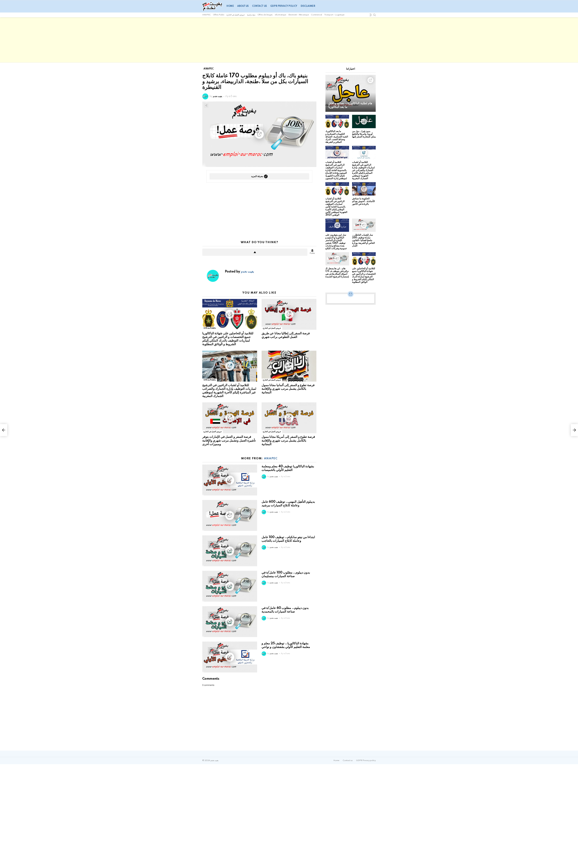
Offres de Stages (265, 15)
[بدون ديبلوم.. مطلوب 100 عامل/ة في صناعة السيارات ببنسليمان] (229, 586)
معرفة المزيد (257, 176)
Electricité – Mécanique (298, 15)
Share (206, 105)
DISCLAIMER (308, 6)
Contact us (259, 6)
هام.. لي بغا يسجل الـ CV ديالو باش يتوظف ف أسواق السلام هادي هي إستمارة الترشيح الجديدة (337, 272)
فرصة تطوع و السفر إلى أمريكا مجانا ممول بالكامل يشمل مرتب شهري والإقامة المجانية (288, 440)
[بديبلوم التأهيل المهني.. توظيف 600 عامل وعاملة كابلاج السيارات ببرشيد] (229, 515)
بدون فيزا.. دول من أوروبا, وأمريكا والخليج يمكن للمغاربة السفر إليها (364, 134)
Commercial (316, 15)
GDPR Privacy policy (283, 6)
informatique (280, 15)
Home (230, 6)
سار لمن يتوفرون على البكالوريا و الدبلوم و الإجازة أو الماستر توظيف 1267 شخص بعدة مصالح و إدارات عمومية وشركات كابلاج (336, 242)
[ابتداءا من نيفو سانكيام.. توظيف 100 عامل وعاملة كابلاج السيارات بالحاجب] (229, 550)
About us (243, 6)
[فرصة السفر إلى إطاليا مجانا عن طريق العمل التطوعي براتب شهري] (289, 314)
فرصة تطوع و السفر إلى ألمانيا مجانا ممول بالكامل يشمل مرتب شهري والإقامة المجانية (288, 389)
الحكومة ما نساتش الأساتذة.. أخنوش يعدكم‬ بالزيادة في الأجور (363, 201)
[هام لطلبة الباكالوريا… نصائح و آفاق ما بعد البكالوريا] (350, 93)
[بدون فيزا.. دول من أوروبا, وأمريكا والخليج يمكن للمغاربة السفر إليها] (364, 121)
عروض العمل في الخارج (236, 15)
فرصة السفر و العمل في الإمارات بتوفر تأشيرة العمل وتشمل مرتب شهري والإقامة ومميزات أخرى (229, 440)
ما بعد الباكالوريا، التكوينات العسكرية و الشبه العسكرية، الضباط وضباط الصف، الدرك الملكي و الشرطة (336, 136)
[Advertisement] (289, 40)
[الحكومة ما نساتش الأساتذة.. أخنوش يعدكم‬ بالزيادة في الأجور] (364, 188)
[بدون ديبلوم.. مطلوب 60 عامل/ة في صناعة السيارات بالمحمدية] (229, 621)
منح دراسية (251, 15)
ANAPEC (206, 15)
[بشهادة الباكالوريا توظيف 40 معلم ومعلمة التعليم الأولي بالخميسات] (229, 480)
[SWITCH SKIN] (370, 15)
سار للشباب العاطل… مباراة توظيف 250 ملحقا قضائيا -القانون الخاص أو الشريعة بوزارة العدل (363, 240)
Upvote (254, 252)
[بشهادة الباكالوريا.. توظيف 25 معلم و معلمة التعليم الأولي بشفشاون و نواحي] (229, 657)
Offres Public (218, 15)
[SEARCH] (374, 15)
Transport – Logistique (334, 15)
